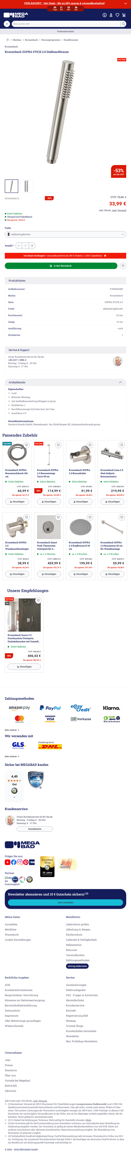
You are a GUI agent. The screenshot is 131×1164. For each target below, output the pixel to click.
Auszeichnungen (76, 984)
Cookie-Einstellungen (18, 939)
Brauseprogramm (51, 39)
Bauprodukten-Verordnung (21, 995)
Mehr (88, 1120)
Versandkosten (75, 955)
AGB (7, 984)
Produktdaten (17, 280)
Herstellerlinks (75, 1000)
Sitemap (71, 1020)
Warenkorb (12, 934)
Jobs (7, 1060)
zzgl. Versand (40, 1100)
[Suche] (123, 24)
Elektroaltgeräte (75, 990)
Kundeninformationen (19, 990)
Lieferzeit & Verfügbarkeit (81, 939)
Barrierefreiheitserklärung (21, 1005)
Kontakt (71, 1010)
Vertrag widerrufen (77, 966)
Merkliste (10, 929)
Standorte (11, 1070)
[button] (12, 199)
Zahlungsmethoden (78, 960)
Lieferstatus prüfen (77, 924)
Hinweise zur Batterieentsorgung (25, 1000)
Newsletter (72, 1036)
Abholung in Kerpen (78, 929)
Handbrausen (71, 39)
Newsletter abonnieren (48, 894)
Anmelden (11, 924)
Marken (17, 39)
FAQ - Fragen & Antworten (82, 995)
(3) (86, 893)
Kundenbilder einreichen (81, 1031)
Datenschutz (12, 1010)
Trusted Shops (74, 1025)
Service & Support (19, 350)
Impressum (11, 1015)
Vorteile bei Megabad (17, 1080)
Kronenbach (31, 39)
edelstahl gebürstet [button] (20, 234)
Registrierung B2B (77, 1015)
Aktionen (10, 1090)
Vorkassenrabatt (65, 31)
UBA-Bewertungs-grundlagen (23, 1020)
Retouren (71, 950)
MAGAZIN (11, 1085)
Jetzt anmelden (65, 902)
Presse (9, 1065)
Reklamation (74, 944)
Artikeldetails (17, 382)
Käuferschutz (74, 934)
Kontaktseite (34, 829)
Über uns (10, 1075)
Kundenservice (75, 1005)
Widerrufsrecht (14, 1025)
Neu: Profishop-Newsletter (81, 1041)
